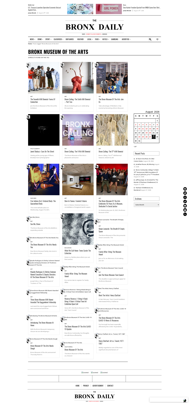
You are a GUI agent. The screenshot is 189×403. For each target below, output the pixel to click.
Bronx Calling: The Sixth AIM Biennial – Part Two (77, 100)
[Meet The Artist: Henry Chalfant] (107, 288)
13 (150, 129)
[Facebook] (185, 189)
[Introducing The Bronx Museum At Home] (42, 316)
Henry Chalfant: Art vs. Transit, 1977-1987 (111, 342)
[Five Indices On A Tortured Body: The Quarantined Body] (44, 179)
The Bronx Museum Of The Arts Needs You (43, 246)
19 (146, 133)
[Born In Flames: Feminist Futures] (78, 179)
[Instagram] (185, 197)
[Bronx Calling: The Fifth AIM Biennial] (78, 130)
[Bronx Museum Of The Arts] (72, 342)
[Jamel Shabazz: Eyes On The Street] (44, 130)
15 (157, 129)
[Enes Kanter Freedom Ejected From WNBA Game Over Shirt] (109, 9)
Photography (35, 148)
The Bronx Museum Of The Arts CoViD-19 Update (78, 328)
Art (31, 96)
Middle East (31, 5)
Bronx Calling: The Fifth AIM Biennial (77, 151)
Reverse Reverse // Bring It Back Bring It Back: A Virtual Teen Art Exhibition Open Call (76, 301)
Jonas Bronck (32, 13)
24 (139, 137)
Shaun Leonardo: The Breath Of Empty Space (111, 230)
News (124, 5)
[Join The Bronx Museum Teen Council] (109, 268)
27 (150, 137)
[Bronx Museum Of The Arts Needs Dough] (42, 339)
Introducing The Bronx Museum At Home (42, 324)
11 (143, 129)
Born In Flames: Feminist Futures (76, 200)
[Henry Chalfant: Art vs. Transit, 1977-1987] (110, 334)
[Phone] (185, 214)
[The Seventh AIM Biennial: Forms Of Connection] (44, 78)
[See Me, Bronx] (33, 217)
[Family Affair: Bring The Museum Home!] (110, 245)
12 (146, 129)
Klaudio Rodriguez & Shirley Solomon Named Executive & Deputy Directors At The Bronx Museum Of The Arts (43, 274)
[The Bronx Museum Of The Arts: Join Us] (112, 78)
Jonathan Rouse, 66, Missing (145, 164)
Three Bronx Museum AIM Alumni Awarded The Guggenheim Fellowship (43, 301)
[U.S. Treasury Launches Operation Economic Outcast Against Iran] (80, 9)
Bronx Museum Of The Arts (74, 349)
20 (150, 133)
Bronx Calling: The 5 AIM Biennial (111, 151)
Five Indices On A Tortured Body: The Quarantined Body (43, 202)
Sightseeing (69, 347)
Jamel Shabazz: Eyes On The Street (42, 151)
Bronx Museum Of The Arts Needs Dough (42, 347)
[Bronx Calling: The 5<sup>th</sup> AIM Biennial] (112, 130)
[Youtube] (185, 205)
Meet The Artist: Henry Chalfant (109, 295)
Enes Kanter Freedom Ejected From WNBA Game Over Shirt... (141, 7)
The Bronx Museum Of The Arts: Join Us (111, 100)
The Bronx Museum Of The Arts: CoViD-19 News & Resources (110, 319)
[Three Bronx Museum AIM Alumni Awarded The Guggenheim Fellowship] (44, 291)
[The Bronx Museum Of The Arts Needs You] (43, 237)
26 (146, 137)
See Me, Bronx (35, 223)
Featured (33, 198)
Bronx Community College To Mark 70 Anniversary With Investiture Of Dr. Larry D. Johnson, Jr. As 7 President (146, 172)
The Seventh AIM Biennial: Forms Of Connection (42, 100)
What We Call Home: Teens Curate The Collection (78, 252)
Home (30, 44)
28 (154, 136)
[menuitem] (32, 39)
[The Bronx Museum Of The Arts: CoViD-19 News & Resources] (112, 310)
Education (68, 248)
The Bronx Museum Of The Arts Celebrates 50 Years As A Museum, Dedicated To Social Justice (111, 203)
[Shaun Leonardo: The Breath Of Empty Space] (112, 221)
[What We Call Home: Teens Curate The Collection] (78, 229)
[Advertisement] (41, 26)
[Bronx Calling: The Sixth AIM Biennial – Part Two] (78, 78)
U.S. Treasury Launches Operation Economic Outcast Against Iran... (44, 8)
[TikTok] (185, 201)
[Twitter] (185, 193)
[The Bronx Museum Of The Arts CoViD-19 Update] (78, 318)
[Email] (185, 210)
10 (139, 129)
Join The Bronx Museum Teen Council (111, 274)
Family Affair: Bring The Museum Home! (110, 253)
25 (143, 137)
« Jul (135, 146)
